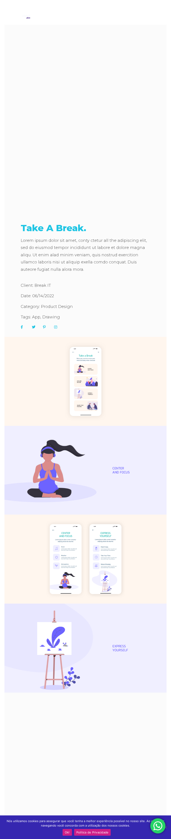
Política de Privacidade (92, 832)
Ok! (67, 832)
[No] (165, 827)
